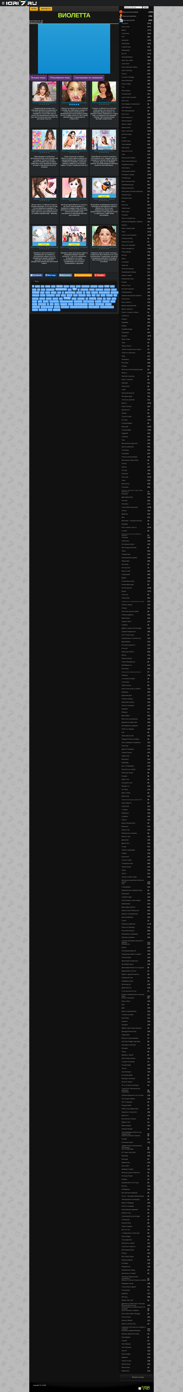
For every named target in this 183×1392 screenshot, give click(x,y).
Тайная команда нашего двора (131, 349)
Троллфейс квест (128, 964)
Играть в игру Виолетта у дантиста (104, 247)
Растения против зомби (130, 611)
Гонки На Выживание (80, 304)
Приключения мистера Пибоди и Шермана (131, 534)
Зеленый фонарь (128, 269)
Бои (38, 289)
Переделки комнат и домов (131, 954)
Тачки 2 (124, 74)
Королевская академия (130, 1209)
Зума (123, 356)
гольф (75, 295)
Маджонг (125, 1357)
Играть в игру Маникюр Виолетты (44, 103)
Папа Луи (125, 746)
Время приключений (129, 306)
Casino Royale (54, 301)
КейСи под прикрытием (130, 1109)
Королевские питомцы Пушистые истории (133, 1308)
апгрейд (92, 299)
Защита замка (127, 275)
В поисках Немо (127, 1142)
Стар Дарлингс (127, 1240)
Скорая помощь (127, 699)
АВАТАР (69, 295)
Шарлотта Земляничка (130, 914)
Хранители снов (127, 242)
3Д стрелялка (99, 304)
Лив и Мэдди (126, 1236)
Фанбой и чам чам (128, 376)
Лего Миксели (126, 107)
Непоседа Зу (126, 984)
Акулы (124, 870)
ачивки (74, 298)
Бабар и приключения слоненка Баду (133, 995)
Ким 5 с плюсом (127, 379)
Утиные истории (127, 1015)
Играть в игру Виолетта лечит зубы (74, 103)
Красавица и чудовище (130, 934)
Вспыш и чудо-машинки (130, 1038)
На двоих (125, 23)
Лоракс (124, 413)
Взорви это (125, 786)
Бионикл (79, 292)
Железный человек (128, 158)
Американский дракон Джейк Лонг (132, 799)
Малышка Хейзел (128, 652)
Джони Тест (126, 843)
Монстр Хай (126, 571)
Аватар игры (126, 127)
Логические (126, 43)
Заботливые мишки (128, 1058)
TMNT (88, 292)
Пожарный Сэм (127, 978)
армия (114, 298)
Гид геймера (65, 307)
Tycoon (124, 1068)
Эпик (123, 342)
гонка (69, 289)
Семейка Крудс (127, 329)
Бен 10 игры (85, 286)
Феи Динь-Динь (127, 396)
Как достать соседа (128, 769)
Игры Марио (126, 90)
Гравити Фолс (126, 621)
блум (59, 292)
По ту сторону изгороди (130, 1085)
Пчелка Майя (126, 957)
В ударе (124, 776)
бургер (48, 292)
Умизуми (125, 383)
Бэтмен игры (126, 141)
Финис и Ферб (126, 124)
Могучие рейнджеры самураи (132, 222)
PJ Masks (125, 1263)
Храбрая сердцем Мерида (131, 1330)
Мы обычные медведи (129, 1193)
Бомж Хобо (125, 756)
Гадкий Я (125, 433)
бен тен (72, 286)
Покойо (124, 1139)
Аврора (34, 304)
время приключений (66, 301)
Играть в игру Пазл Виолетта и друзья (74, 247)
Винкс (42, 292)
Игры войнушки (127, 80)
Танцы (124, 1051)
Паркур (124, 366)
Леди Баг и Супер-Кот (129, 1112)
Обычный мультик (128, 393)
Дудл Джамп (126, 642)
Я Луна (124, 1253)
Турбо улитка (126, 685)
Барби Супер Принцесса (130, 910)
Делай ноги (126, 410)
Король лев (126, 830)
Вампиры (125, 692)
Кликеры (125, 675)
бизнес (34, 301)
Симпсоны (125, 541)
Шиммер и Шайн (127, 1169)
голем (109, 298)
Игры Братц (126, 168)
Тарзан (124, 820)
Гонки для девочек (128, 400)
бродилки (108, 304)
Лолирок (125, 1025)
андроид (35, 310)
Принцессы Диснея (128, 924)
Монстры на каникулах (130, 719)
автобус (55, 298)
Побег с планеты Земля (130, 312)
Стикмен (125, 810)
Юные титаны (127, 406)
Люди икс (125, 265)
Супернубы (126, 1220)
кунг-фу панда (127, 134)
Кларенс (125, 1021)
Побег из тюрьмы (128, 729)
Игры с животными (128, 228)
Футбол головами (128, 1206)
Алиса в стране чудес (129, 877)
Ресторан (125, 363)
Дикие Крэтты (126, 988)
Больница (125, 668)
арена (34, 289)
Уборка (124, 608)
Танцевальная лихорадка (131, 1199)
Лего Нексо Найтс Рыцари (131, 1314)
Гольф (124, 847)
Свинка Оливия (127, 1129)
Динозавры (126, 715)
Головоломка (126, 1065)
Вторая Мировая (104, 292)
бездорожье (84, 289)
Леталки (124, 420)
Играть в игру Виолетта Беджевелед (44, 151)
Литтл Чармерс (127, 1102)
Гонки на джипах (94, 307)
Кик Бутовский (127, 121)
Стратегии (125, 33)
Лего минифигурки (128, 111)
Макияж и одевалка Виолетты (44, 199)
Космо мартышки (128, 584)
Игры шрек (125, 211)
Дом (123, 1008)
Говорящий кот (127, 292)
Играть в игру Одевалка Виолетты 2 (74, 199)
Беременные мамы (128, 1270)
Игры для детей (128, 20)
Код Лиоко (125, 1018)
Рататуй (124, 648)
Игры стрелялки (127, 131)
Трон (123, 440)
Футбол (124, 255)
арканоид (35, 298)
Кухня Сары (126, 339)
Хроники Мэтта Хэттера (130, 1183)
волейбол (98, 301)
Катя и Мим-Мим (127, 1149)
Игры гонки (125, 27)
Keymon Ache (126, 1223)
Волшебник (114, 292)
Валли (124, 655)
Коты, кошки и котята (129, 527)
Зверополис (126, 1162)
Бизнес (124, 467)
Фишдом (125, 524)
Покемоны (125, 359)
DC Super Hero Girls (129, 1152)
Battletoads (56, 310)
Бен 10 (66, 286)
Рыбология (125, 386)
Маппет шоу (126, 836)
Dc (84, 292)
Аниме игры (126, 208)
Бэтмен (42, 295)
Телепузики (126, 1290)
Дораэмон (125, 840)
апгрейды (81, 299)
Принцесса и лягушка (129, 833)
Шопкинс (125, 1293)
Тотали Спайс (126, 416)
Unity (67, 298)
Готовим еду (126, 178)
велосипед (82, 295)
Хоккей (124, 853)
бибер (89, 295)
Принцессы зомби (128, 1243)
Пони (123, 232)
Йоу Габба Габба (128, 1256)
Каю (123, 1004)
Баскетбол (125, 857)
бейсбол (45, 301)
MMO (93, 295)
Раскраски (125, 1092)
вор (104, 298)
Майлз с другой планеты (130, 974)
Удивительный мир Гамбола (132, 295)
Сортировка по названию (88, 77)
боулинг (113, 289)
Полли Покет (126, 1317)
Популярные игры (60, 77)
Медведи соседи (127, 1283)
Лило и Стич (126, 285)
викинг (103, 295)
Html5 (113, 301)
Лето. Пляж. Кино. (128, 635)
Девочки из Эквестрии (129, 722)
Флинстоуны (126, 1364)
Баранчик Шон (127, 695)
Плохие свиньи (127, 605)
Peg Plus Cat (43, 310)
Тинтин (124, 463)
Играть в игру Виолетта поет (104, 151)
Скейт (124, 390)
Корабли (125, 709)
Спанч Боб (125, 64)
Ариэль (57, 304)
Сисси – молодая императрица (133, 1196)
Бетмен (92, 289)
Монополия (126, 1367)
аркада (59, 286)
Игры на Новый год (128, 218)
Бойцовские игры (128, 279)
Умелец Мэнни (127, 658)
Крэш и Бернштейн (128, 823)
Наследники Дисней (129, 951)
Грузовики (125, 453)
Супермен (125, 262)
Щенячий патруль (128, 702)
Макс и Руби (126, 793)
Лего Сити (125, 114)
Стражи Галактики (128, 1062)
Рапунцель (125, 894)
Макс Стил (125, 779)
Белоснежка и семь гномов (78, 307)
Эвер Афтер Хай (127, 736)
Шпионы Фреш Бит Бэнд (130, 1334)
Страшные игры (127, 863)
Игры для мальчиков (130, 12)
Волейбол (125, 759)
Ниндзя (124, 319)
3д (48, 304)
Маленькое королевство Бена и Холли (133, 881)
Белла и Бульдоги (128, 998)
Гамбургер (35, 295)
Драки (124, 30)
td (33, 286)
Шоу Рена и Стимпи (129, 1273)
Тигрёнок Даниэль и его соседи (132, 1095)
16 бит (58, 295)
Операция (125, 332)
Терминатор (126, 1267)
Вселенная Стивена (129, 1119)
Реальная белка (127, 773)
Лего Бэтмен (126, 1354)
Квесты (124, 403)
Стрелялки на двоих (129, 1287)
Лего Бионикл (126, 1347)
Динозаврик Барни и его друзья (133, 967)
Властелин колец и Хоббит (131, 689)
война (43, 289)
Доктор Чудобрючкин (129, 1011)
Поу (123, 883)
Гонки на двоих (127, 1226)
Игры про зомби (127, 60)
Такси (123, 480)
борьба (37, 286)
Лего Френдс (126, 1344)
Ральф (124, 282)
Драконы (125, 514)
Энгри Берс (126, 598)
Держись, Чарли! (127, 1055)
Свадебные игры (128, 164)
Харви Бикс (126, 1035)
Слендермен (126, 887)
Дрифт (124, 578)
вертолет (107, 289)
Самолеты (125, 316)
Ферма (124, 326)
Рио (123, 732)
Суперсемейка (127, 423)
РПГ (123, 37)
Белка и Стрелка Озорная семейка (134, 1280)
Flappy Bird (106, 301)
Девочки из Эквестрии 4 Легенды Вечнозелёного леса (133, 1304)
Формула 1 (125, 813)
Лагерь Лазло (126, 346)
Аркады (100, 286)
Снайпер (125, 437)
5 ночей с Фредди (128, 77)
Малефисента (127, 665)
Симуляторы (126, 47)
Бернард (125, 1159)
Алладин (125, 215)
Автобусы (125, 504)
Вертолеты (126, 484)
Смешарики (126, 574)
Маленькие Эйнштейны (130, 460)
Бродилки (125, 40)
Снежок (124, 531)
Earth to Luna (126, 1213)
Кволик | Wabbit (127, 1320)
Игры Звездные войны (129, 67)
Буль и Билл (126, 1001)
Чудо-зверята (126, 803)
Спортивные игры (128, 581)
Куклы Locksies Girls (129, 1324)
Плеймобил (126, 1189)
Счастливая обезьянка (130, 507)
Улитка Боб (126, 299)
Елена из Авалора (128, 927)
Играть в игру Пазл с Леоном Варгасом (44, 247)
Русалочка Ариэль (128, 931)
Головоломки (126, 430)
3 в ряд (99, 298)
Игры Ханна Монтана (129, 161)
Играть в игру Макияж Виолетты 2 (104, 103)
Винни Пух (125, 796)
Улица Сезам (126, 1361)
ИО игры (125, 1297)
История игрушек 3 (128, 645)
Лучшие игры (38, 77)
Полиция (125, 537)
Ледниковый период (129, 272)
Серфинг (125, 816)
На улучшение (127, 588)
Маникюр (125, 1156)
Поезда (124, 470)
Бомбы (63, 295)
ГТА (123, 87)
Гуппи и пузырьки (128, 705)
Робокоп (124, 712)
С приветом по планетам (130, 1233)
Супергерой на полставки (131, 1216)
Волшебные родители (129, 443)
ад (78, 289)
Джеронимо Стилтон (129, 971)
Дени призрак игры (128, 181)
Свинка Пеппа (127, 752)
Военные (125, 205)
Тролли (124, 1351)
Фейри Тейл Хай (127, 1300)
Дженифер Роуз (127, 497)
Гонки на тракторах (128, 353)
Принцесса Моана (128, 937)
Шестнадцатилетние (129, 547)
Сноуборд (125, 450)
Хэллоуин (125, 487)
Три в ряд (125, 477)
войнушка (95, 292)
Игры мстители (127, 151)
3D (74, 289)
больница (109, 295)
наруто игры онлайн (129, 97)
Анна (51, 304)
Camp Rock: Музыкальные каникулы (131, 1089)
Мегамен (125, 1048)
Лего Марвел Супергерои (131, 104)
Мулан (124, 947)
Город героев (126, 867)
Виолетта (125, 1115)
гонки (107, 286)
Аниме (47, 286)
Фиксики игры (126, 195)
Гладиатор (64, 304)
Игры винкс (125, 148)
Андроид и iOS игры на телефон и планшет (134, 1328)
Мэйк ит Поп (126, 1122)
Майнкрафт (126, 50)
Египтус (124, 1186)
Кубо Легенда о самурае (130, 1310)
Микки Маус (126, 618)
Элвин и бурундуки (128, 850)
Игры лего (125, 101)
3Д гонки (91, 304)
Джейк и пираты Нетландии (131, 628)
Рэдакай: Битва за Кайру (130, 739)
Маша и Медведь (128, 1203)
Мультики (125, 426)
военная (48, 298)
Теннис (124, 510)
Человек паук (126, 94)
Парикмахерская (127, 185)
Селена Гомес (127, 860)
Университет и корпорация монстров (133, 601)
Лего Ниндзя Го (127, 117)
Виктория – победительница (132, 521)
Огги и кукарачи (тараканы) (131, 742)
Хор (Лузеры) (126, 1072)
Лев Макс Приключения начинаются (130, 1277)
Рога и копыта (126, 302)
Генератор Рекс (127, 238)
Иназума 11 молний (129, 1045)
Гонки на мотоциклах (129, 235)
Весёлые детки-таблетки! (131, 1172)
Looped (70, 304)
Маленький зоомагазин (130, 961)
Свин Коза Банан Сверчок (131, 1135)
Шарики (124, 336)
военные (57, 307)
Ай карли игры (127, 198)
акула (40, 301)
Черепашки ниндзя (128, 171)
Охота (124, 873)
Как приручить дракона (130, 726)
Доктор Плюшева (128, 749)
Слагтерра (125, 682)
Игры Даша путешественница (132, 191)
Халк (123, 154)
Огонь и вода (126, 84)
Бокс (42, 286)
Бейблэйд (125, 763)
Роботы (124, 373)
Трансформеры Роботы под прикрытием (131, 1133)
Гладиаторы (126, 554)
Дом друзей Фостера (129, 1031)
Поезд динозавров (128, 1099)
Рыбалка (125, 474)
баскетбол (94, 286)
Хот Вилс (125, 789)
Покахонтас (126, 944)
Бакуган (124, 225)
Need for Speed (127, 1082)
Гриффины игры (127, 981)
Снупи (124, 920)
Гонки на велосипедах (129, 457)
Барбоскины (126, 904)
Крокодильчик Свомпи (129, 558)
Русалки (124, 500)
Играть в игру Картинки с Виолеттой (74, 151)
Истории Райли (127, 1176)
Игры (33, 9)
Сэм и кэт (125, 595)
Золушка (125, 494)
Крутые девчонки (128, 447)
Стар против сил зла (129, 991)
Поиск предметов (128, 248)
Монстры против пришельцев (132, 369)
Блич (123, 201)
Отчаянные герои (128, 544)
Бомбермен (99, 289)
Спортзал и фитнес (129, 1246)
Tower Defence (70, 292)
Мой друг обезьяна (128, 1078)
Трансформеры (127, 57)
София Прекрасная (129, 631)
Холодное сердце (128, 174)
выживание (50, 290)
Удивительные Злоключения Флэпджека (132, 1146)
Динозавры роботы (128, 907)
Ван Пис (42, 298)
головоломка (50, 295)
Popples (124, 1179)
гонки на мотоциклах (107, 307)
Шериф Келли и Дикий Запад (132, 890)
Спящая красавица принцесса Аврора (132, 941)
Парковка (125, 322)
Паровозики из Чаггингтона (131, 638)
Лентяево (125, 564)
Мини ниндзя (126, 1125)
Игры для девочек (129, 16)
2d (63, 292)
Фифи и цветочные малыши (131, 1028)
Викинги (53, 292)
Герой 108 (125, 806)
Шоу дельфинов (127, 917)
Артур (50, 310)
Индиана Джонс (127, 1260)
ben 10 (78, 286)
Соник (124, 138)
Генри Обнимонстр (128, 662)
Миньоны (125, 826)
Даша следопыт (127, 309)
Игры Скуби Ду (127, 70)
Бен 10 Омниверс (128, 766)
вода (98, 295)
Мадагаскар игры (128, 188)
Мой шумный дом (128, 1250)
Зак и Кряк (125, 1166)
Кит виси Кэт (126, 568)
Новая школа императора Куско (131, 672)
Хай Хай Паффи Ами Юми (131, 1041)
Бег (87, 298)
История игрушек (128, 289)
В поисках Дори (127, 1075)
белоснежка (42, 304)
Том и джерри (126, 144)
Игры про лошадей (128, 245)
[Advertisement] (74, 49)
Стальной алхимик (128, 679)
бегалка (35, 292)
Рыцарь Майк (126, 1105)
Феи (123, 517)
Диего (124, 258)
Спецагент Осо (127, 783)
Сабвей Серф (126, 897)
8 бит (60, 298)
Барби (112, 286)
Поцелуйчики (126, 252)
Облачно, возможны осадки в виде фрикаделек (132, 491)
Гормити (125, 625)
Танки (124, 551)
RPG (115, 295)
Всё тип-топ (126, 1230)
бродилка (61, 289)
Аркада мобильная (47, 307)
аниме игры (36, 307)
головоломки (78, 301)
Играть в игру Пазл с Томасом (104, 199)
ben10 (53, 286)
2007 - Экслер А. (88, 301)
